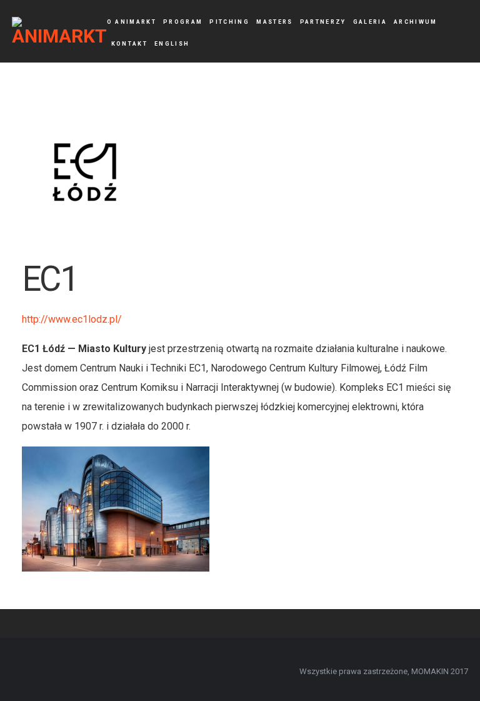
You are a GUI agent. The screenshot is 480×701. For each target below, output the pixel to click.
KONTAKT (129, 44)
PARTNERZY (323, 22)
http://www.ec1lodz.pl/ (72, 319)
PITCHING (229, 22)
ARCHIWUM (416, 22)
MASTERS (274, 22)
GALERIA (370, 22)
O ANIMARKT (131, 22)
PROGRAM (182, 22)
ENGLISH (171, 44)
